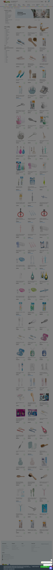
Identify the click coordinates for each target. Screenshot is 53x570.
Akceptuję (45, 566)
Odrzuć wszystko (35, 566)
